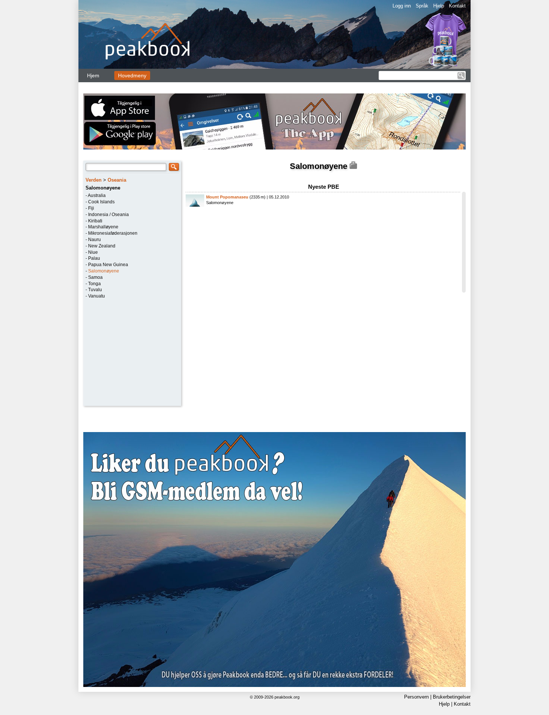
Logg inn (402, 6)
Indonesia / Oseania (108, 214)
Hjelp (438, 6)
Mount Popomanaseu (227, 197)
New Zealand (101, 246)
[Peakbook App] (274, 121)
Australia (97, 195)
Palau (94, 258)
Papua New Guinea (108, 264)
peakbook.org (287, 697)
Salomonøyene (103, 271)
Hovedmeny (132, 75)
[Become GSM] (274, 559)
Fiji (91, 208)
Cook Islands (101, 201)
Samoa (95, 277)
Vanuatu (96, 296)
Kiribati (95, 221)
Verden (94, 180)
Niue (93, 252)
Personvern (416, 697)
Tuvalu (95, 289)
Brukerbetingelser (452, 697)
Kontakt (457, 6)
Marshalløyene (103, 226)
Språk (422, 6)
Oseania (117, 180)
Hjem (93, 75)
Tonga (94, 283)
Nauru (94, 239)
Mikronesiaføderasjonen (112, 233)
